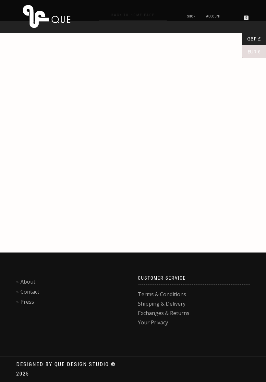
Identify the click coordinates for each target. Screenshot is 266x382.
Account (213, 16)
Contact (29, 291)
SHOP (191, 16)
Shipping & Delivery (162, 303)
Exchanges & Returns (163, 313)
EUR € (251, 52)
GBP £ (251, 39)
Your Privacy (153, 322)
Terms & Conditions (162, 294)
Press (27, 301)
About (27, 281)
